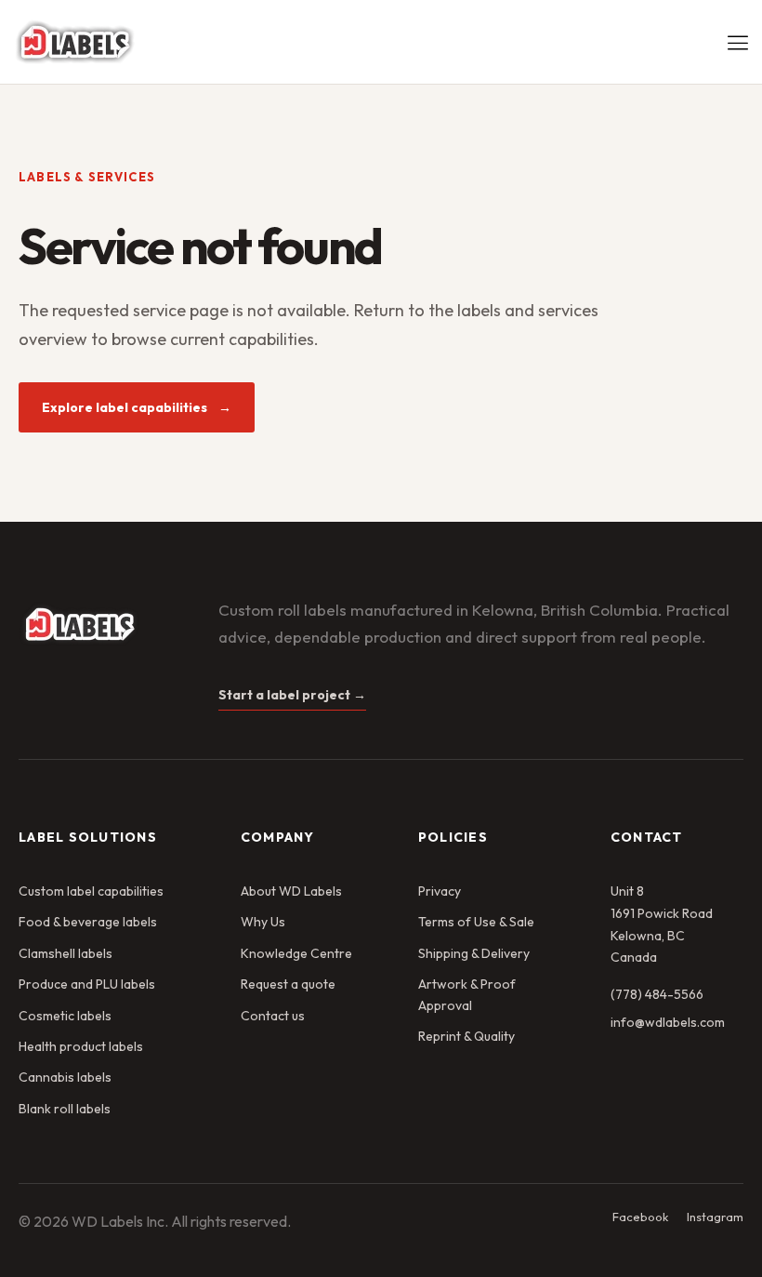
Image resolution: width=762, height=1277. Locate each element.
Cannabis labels (65, 1077)
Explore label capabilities (136, 407)
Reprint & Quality (466, 1036)
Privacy (439, 891)
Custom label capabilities (91, 891)
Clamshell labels (65, 953)
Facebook (640, 1216)
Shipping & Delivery (474, 953)
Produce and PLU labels (87, 984)
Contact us (273, 1015)
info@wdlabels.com (668, 1022)
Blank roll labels (65, 1108)
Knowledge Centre (296, 953)
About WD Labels (291, 891)
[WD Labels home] (102, 624)
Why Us (263, 921)
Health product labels (81, 1046)
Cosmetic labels (65, 1015)
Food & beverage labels (88, 921)
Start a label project (292, 694)
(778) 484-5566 (657, 994)
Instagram (715, 1216)
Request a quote (288, 984)
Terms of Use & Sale (476, 921)
